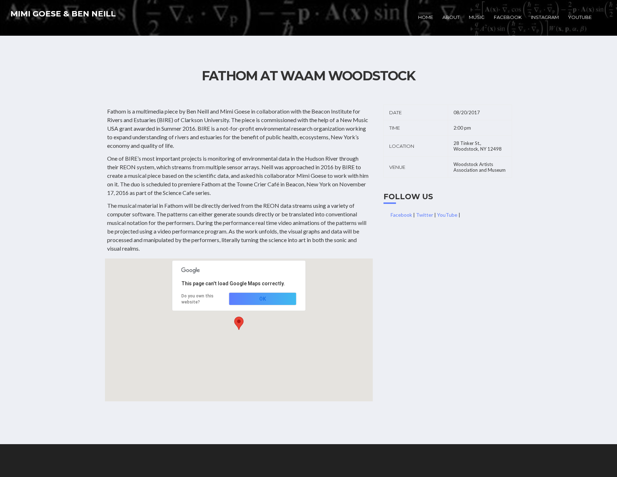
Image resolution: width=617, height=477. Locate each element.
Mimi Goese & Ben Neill (63, 14)
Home (425, 17)
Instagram (545, 17)
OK (262, 299)
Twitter (424, 215)
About (451, 17)
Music (477, 17)
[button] (239, 323)
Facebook (508, 17)
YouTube (580, 17)
